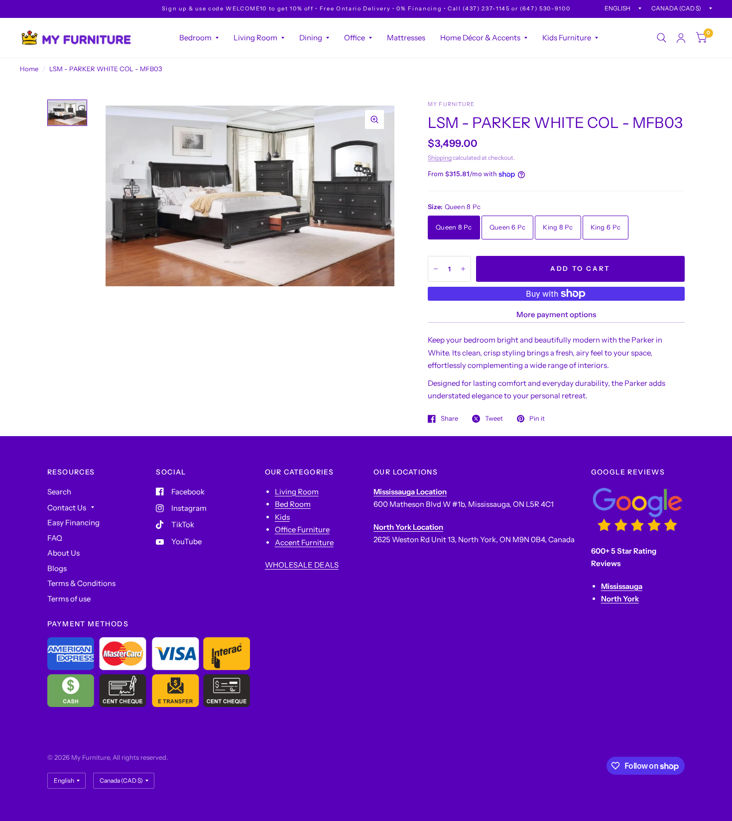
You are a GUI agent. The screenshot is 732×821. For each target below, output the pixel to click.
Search (59, 491)
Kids (282, 517)
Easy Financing (73, 522)
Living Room (255, 37)
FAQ (54, 538)
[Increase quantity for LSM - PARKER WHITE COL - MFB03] (463, 268)
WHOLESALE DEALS (302, 565)
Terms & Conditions (81, 583)
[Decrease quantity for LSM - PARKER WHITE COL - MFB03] (435, 268)
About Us (63, 553)
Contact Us (66, 507)
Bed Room (293, 504)
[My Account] (681, 38)
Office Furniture (302, 529)
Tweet (494, 419)
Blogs (57, 568)
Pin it (537, 419)
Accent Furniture (304, 542)
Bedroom (195, 37)
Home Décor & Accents (480, 37)
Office (354, 37)
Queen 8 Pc (454, 227)
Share (449, 419)
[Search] (661, 38)
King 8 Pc (558, 227)
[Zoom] (374, 119)
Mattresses (406, 37)
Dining (310, 37)
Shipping (440, 157)
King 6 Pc (605, 227)
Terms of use (69, 598)
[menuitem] (199, 37)
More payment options (556, 314)
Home (29, 69)
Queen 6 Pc (507, 227)
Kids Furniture (566, 37)
